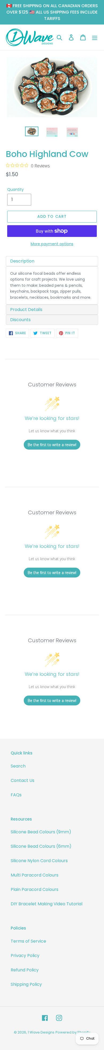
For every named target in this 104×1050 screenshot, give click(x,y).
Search (18, 766)
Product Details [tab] (26, 309)
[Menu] (95, 37)
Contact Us (22, 780)
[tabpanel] (52, 285)
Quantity (15, 189)
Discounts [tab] (20, 320)
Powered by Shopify (72, 1032)
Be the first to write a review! (52, 444)
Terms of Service (28, 941)
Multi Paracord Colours (34, 875)
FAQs (16, 795)
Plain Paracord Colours (34, 889)
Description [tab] (22, 261)
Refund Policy (25, 970)
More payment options (52, 244)
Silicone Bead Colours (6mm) (41, 846)
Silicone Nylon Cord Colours (39, 861)
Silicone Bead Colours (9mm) (41, 832)
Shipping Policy (26, 984)
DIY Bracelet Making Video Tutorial (46, 904)
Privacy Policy (25, 955)
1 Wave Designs (41, 1032)
